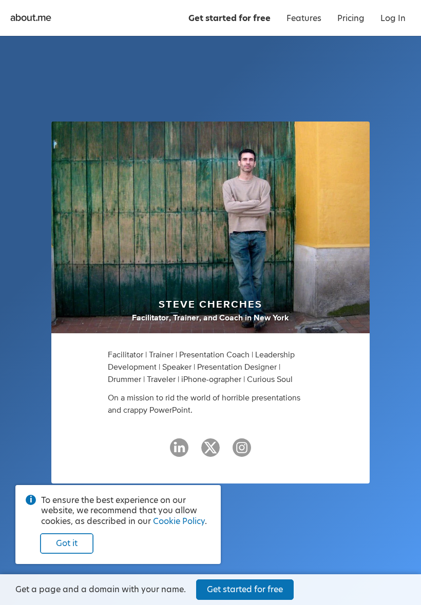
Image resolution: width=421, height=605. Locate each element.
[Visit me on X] (210, 452)
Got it (67, 543)
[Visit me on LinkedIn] (179, 452)
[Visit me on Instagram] (242, 452)
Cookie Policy (179, 521)
